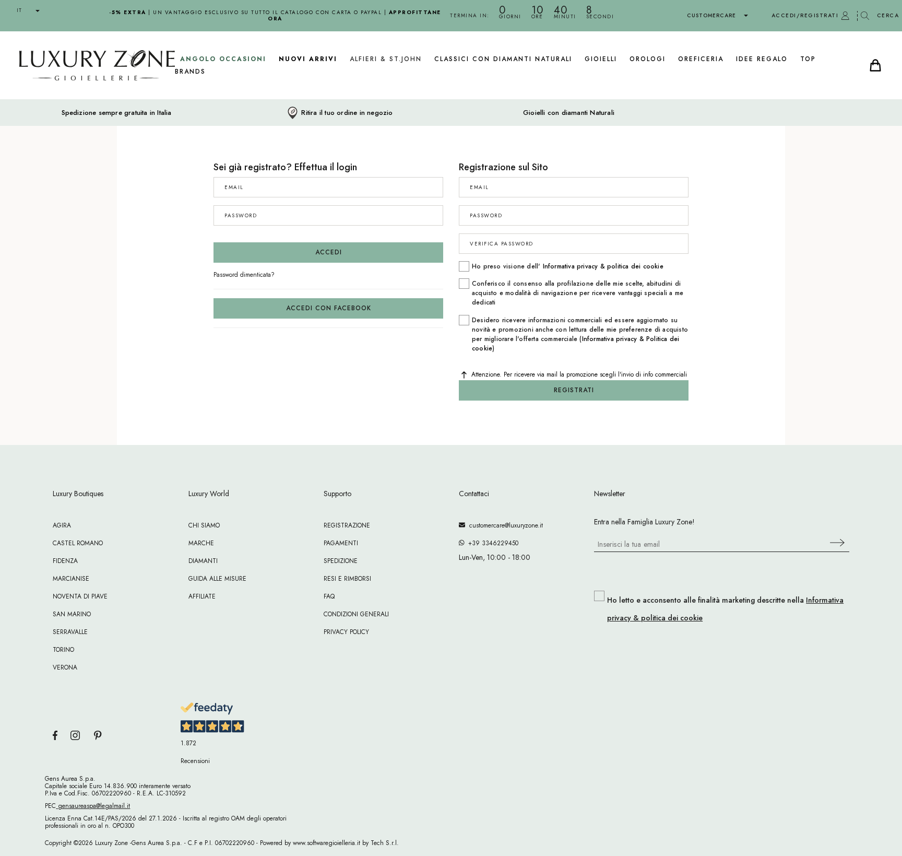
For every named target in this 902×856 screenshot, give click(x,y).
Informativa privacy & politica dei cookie (603, 266)
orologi (648, 59)
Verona (65, 667)
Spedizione (341, 561)
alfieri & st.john (386, 59)
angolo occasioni (223, 59)
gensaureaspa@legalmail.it (93, 806)
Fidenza (65, 561)
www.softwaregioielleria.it (326, 843)
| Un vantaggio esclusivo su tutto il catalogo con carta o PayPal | (275, 15)
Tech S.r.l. (385, 843)
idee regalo (762, 59)
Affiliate (202, 596)
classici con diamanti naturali (503, 59)
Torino (63, 649)
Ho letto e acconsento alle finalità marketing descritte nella (725, 609)
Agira (62, 525)
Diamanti (203, 561)
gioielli (601, 59)
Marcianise (71, 578)
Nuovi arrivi (308, 59)
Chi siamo (204, 525)
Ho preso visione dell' (567, 266)
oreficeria (700, 59)
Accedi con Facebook (328, 308)
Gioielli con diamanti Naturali (568, 113)
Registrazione (347, 525)
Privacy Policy (346, 632)
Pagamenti (341, 543)
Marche (201, 543)
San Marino (72, 614)
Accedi (328, 252)
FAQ (329, 596)
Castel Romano (78, 543)
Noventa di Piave (80, 596)
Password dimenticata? (244, 274)
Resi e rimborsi (347, 578)
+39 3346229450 (491, 543)
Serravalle (70, 632)
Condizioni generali (356, 614)
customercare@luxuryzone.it (504, 525)
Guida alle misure (217, 578)
